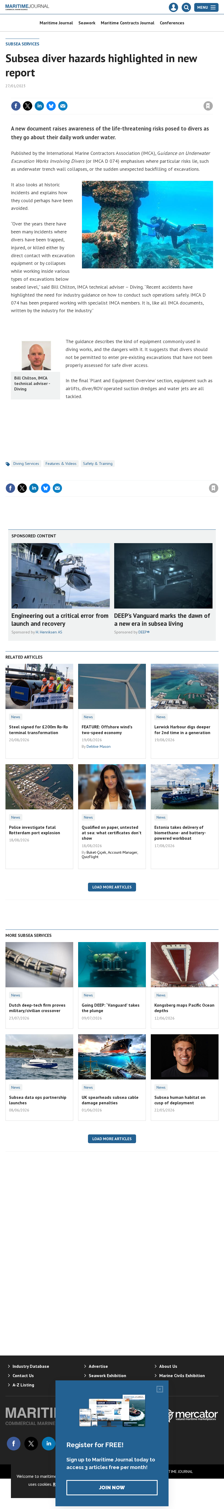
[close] (212, 94)
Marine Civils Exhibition (182, 1375)
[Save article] (208, 106)
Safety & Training (98, 463)
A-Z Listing (23, 1385)
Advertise (98, 1366)
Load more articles (112, 887)
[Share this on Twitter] (28, 106)
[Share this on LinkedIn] (39, 106)
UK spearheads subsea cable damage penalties (110, 1099)
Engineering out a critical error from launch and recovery (59, 619)
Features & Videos (61, 463)
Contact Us (23, 1375)
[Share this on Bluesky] (51, 106)
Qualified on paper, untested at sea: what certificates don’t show (112, 832)
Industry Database (31, 1366)
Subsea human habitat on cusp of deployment (179, 1099)
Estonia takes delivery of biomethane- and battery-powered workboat (180, 832)
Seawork (86, 22)
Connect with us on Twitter (31, 1443)
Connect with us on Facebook (14, 1443)
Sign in (143, 94)
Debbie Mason (99, 746)
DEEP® (144, 632)
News (15, 716)
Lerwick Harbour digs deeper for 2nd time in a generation (182, 729)
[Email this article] (63, 106)
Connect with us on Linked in (49, 1443)
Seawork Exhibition (107, 1375)
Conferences (172, 22)
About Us (168, 1366)
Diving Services (26, 463)
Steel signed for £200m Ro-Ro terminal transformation (38, 729)
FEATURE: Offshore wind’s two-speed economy (107, 729)
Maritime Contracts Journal (127, 22)
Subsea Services (22, 44)
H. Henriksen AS (49, 632)
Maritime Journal (56, 22)
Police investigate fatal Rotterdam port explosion (34, 829)
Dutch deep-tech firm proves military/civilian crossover (37, 1007)
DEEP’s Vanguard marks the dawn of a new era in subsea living (162, 619)
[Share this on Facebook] (16, 106)
